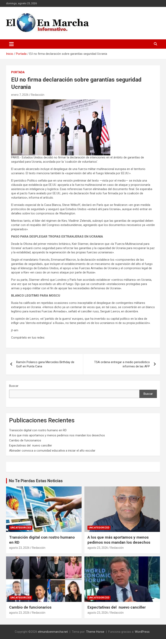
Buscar (13, 386)
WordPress (142, 632)
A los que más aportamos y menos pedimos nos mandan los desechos (57, 435)
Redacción (37, 94)
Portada (17, 72)
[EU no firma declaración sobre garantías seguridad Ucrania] (60, 101)
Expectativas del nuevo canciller (30, 445)
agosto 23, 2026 (19, 547)
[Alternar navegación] (11, 44)
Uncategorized (20, 527)
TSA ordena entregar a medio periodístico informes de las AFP (122, 364)
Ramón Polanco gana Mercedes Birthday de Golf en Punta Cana (45, 364)
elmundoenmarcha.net (53, 632)
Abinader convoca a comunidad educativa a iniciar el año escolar (52, 450)
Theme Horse (95, 632)
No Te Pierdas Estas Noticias (36, 480)
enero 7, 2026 (20, 94)
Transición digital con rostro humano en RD (38, 430)
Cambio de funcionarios (25, 440)
